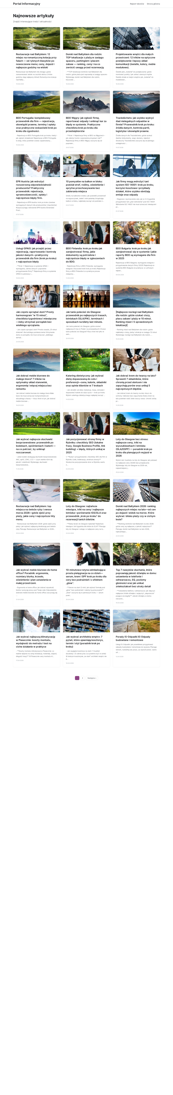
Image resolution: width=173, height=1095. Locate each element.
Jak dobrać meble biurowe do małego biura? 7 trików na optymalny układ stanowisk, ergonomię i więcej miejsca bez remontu (34, 382)
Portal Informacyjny (26, 3)
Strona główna (153, 4)
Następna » (92, 678)
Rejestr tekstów (137, 4)
